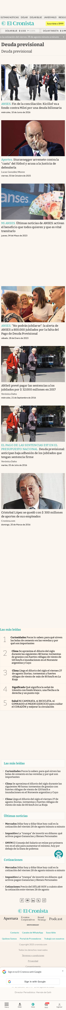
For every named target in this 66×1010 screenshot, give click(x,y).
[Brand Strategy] (42, 918)
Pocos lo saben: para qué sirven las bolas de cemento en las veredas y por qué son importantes (36, 640)
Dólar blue (36, 17)
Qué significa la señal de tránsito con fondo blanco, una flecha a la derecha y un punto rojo (35, 690)
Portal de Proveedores (30, 938)
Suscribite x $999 (55, 23)
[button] (58, 854)
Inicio (33, 1007)
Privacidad (33, 961)
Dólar (24, 17)
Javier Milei (50, 17)
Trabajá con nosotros (54, 938)
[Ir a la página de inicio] (17, 23)
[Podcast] (55, 919)
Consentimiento (33, 966)
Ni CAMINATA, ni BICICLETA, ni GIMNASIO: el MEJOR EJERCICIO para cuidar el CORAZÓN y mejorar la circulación (37, 703)
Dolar (20, 1007)
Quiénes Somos (9, 938)
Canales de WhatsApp (32, 932)
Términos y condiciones (33, 955)
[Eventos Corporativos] (28, 918)
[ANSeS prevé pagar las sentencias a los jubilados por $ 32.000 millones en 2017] (33, 364)
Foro (46, 1007)
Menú (7, 1007)
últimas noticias (10, 17)
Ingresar (59, 1007)
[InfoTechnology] (33, 925)
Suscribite (51, 932)
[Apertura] (11, 919)
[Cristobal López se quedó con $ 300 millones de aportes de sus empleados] (33, 491)
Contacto (14, 932)
